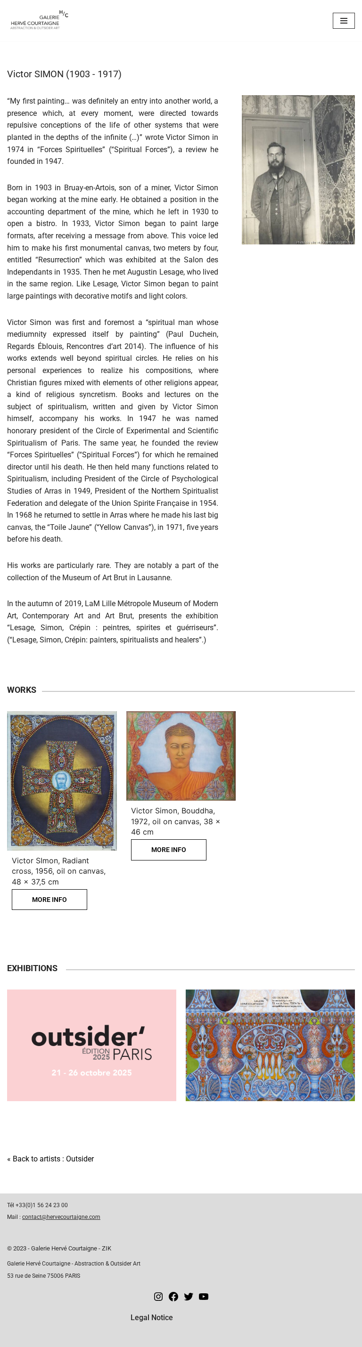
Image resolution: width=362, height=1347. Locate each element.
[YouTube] (203, 1299)
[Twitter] (188, 1299)
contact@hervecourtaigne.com (61, 1217)
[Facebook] (173, 1299)
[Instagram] (158, 1299)
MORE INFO (49, 899)
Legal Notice (152, 1317)
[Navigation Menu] (344, 21)
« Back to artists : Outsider (50, 1158)
